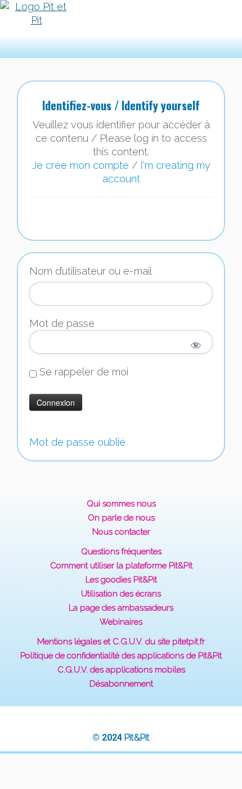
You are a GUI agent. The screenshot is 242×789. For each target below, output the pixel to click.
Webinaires (121, 622)
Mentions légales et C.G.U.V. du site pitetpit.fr (121, 641)
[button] (103, 29)
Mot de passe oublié (77, 442)
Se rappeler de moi (82, 372)
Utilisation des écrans (121, 594)
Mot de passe (62, 323)
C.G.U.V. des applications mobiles (121, 670)
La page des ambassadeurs (121, 608)
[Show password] (196, 345)
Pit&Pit (137, 737)
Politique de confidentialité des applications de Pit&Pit (121, 656)
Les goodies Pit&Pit (121, 580)
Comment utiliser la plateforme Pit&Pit (121, 566)
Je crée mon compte (80, 165)
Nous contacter (121, 532)
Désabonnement (121, 684)
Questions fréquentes (121, 551)
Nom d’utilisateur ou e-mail (90, 271)
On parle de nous (121, 518)
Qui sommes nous (121, 504)
